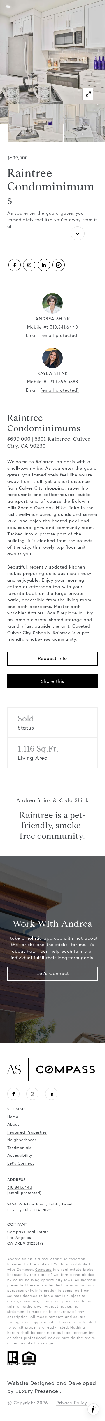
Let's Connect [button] (52, 973)
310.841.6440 (64, 327)
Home (12, 1117)
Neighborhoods (22, 1140)
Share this (52, 681)
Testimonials (19, 1148)
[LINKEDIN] (44, 265)
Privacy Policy (71, 1403)
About (13, 1124)
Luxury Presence (36, 1391)
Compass (43, 1269)
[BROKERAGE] (58, 265)
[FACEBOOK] (14, 265)
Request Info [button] (52, 658)
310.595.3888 (64, 381)
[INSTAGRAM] (29, 265)
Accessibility (19, 1155)
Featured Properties (27, 1132)
